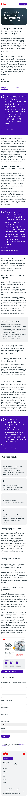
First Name (4, 686)
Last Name (3, 693)
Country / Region (5, 721)
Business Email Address (6, 700)
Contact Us (7, 758)
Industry (3, 728)
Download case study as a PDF (11, 672)
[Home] (4, 4)
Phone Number (4, 714)
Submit (5, 736)
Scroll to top (24, 753)
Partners (5, 782)
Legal (8, 789)
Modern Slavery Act (15, 789)
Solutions (5, 774)
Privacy (4, 789)
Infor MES (17, 87)
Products (5, 771)
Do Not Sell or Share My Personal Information (13, 791)
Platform (5, 777)
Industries (5, 768)
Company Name (5, 707)
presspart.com (5, 81)
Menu (22, 4)
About (4, 785)
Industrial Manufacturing (5, 88)
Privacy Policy (23, 742)
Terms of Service (4, 745)
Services (4, 779)
